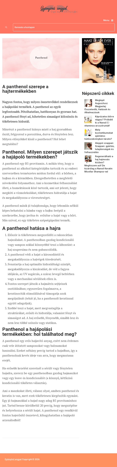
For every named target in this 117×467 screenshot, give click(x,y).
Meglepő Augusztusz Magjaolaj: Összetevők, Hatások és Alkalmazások (97, 106)
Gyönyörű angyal (13, 459)
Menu (106, 20)
